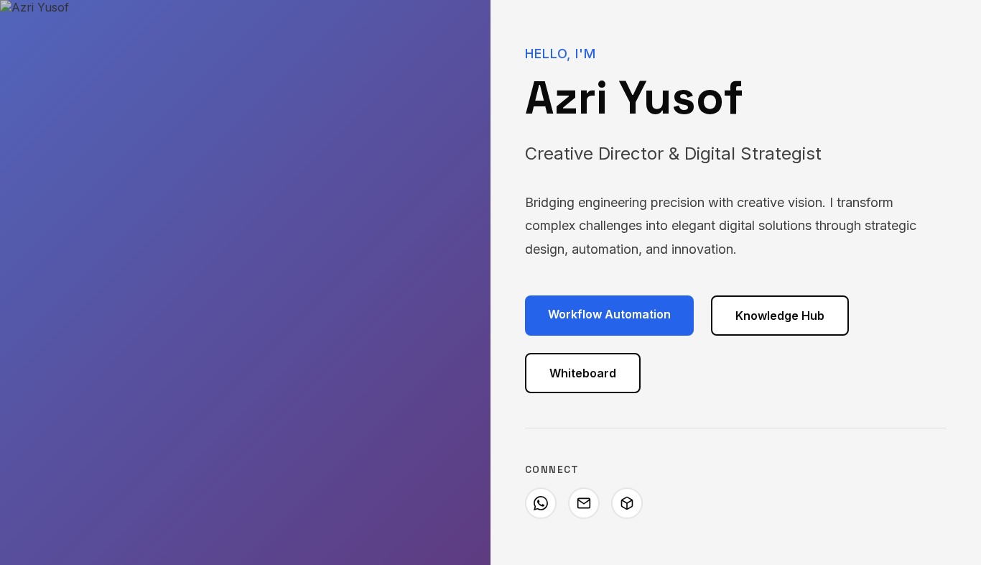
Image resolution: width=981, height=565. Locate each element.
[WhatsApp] (541, 503)
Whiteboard (582, 373)
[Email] (584, 503)
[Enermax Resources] (627, 503)
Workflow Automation (609, 314)
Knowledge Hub (779, 315)
